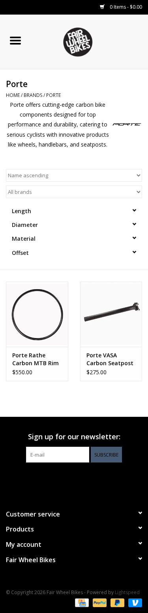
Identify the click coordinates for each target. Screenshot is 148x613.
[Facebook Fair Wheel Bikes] (60, 478)
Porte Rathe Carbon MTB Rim (35, 359)
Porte (53, 95)
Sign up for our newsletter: (74, 437)
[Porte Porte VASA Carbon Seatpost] (111, 314)
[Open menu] (15, 40)
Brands (33, 95)
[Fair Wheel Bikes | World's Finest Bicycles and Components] (89, 41)
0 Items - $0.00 (125, 7)
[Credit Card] (81, 602)
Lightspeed (127, 592)
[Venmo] (134, 602)
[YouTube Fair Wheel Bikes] (74, 478)
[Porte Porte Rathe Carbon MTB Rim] (37, 314)
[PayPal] (99, 602)
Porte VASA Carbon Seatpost (109, 359)
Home (13, 95)
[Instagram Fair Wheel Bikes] (88, 478)
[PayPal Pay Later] (117, 602)
